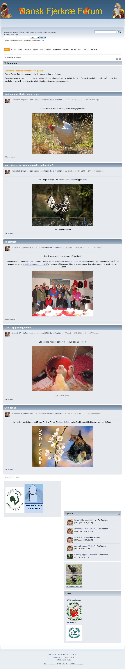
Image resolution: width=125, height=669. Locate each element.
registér (36, 32)
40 (17, 477)
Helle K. (105, 555)
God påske (10, 407)
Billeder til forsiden (54, 100)
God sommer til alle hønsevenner (22, 94)
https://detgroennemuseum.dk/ (35, 264)
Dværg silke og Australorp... (85, 520)
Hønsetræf (10, 241)
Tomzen (104, 520)
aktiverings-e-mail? (11, 34)
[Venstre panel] (117, 59)
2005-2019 (70, 657)
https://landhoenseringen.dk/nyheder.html (67, 261)
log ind (27, 32)
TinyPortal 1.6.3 (58, 657)
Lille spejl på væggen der (17, 327)
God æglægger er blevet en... (86, 555)
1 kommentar (9, 233)
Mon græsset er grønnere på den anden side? (28, 165)
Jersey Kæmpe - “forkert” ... (85, 546)
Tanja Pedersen (26, 100)
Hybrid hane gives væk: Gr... (86, 529)
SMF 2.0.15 (52, 655)
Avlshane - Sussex (82, 537)
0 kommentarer (10, 157)
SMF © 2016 (62, 655)
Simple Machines (73, 655)
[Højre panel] (120, 59)
